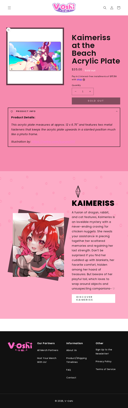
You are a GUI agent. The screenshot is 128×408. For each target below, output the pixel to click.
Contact (71, 377)
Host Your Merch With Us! (47, 360)
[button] (104, 7)
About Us (71, 350)
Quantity (76, 85)
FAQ (68, 369)
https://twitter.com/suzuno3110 (53, 142)
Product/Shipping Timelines (76, 360)
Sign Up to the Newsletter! (104, 351)
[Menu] (9, 7)
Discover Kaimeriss (84, 298)
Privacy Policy (104, 361)
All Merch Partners (47, 350)
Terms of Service (106, 369)
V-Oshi (69, 401)
